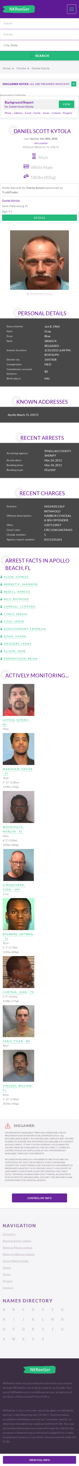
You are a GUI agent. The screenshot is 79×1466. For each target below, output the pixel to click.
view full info (39, 1460)
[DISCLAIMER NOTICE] (73, 83)
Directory (9, 1234)
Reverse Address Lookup (19, 1254)
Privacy (8, 1281)
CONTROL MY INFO (39, 1198)
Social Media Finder (16, 1260)
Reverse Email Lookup (17, 1240)
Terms (7, 1274)
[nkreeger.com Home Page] (19, 9)
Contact (8, 1287)
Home (7, 68)
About (7, 1267)
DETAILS (39, 217)
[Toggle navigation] (71, 9)
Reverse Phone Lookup (17, 1247)
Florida (21, 68)
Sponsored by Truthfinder (13, 95)
